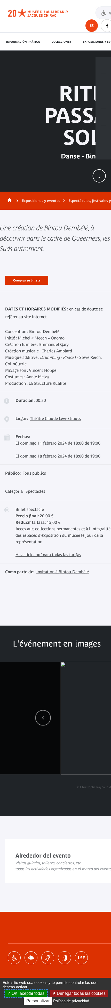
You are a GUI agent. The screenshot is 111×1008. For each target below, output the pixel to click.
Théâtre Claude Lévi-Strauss (55, 418)
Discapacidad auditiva (47, 957)
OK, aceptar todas (27, 993)
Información (103, 82)
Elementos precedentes (43, 718)
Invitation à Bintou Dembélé (62, 571)
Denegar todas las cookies (81, 993)
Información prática (23, 41)
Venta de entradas (103, 65)
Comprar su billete (27, 279)
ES (92, 26)
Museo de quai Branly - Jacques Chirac (44, 12)
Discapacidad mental (64, 957)
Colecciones (61, 41)
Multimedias (103, 116)
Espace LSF (81, 957)
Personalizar (38, 1001)
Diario (103, 99)
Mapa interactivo (103, 133)
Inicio (8, 201)
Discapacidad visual (31, 957)
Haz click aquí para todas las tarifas (48, 554)
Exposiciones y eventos (41, 201)
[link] (43, 718)
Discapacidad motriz (14, 957)
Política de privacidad (71, 1001)
